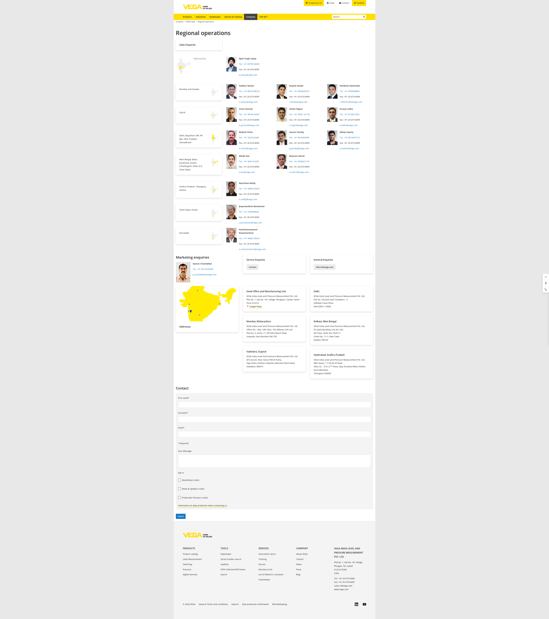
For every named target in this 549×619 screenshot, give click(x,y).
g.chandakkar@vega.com (204, 274)
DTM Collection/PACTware (233, 569)
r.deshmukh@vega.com (351, 102)
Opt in (181, 472)
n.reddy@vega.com (248, 199)
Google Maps (255, 306)
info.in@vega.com (324, 267)
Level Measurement (192, 559)
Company (250, 16)
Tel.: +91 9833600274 (299, 91)
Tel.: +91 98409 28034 (249, 238)
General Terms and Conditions (213, 604)
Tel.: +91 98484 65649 (249, 188)
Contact (252, 267)
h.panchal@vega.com (249, 125)
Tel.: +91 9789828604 (249, 211)
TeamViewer (264, 579)
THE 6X (263, 16)
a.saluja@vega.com (248, 75)
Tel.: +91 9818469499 (299, 137)
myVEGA (224, 564)
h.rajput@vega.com (298, 125)
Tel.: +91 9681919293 (249, 161)
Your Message (184, 451)
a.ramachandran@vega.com (252, 249)
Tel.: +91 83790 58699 (249, 64)
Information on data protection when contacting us (202, 505)
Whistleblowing (279, 604)
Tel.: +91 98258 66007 (249, 114)
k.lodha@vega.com (349, 125)
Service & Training (233, 16)
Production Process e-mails (195, 497)
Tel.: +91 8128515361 (350, 114)
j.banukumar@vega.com (250, 222)
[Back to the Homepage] (197, 535)
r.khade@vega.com (298, 102)
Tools (224, 548)
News (299, 564)
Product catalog (190, 554)
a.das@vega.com (247, 172)
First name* (183, 398)
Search (224, 574)
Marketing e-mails (190, 480)
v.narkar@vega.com (248, 102)
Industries (201, 16)
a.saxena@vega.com (349, 148)
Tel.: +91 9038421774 (299, 161)
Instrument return (267, 554)
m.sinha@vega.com (248, 148)
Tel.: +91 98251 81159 (299, 114)
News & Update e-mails (193, 488)
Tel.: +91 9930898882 (350, 91)
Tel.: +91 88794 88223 (249, 91)
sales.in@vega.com (343, 585)
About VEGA (302, 554)
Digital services (190, 574)
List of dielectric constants (271, 574)
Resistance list (265, 569)
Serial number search (231, 559)
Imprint (235, 604)
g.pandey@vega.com (299, 148)
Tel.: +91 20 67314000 (344, 578)
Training (262, 559)
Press (298, 569)
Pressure (187, 569)
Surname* (183, 412)
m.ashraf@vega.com (299, 172)
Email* (181, 427)
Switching (187, 564)
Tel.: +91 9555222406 (249, 137)
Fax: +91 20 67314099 (344, 582)
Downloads (215, 16)
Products (187, 16)
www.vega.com (341, 589)
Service (261, 564)
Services (263, 548)
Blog (298, 574)
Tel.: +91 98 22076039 (203, 269)
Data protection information (255, 604)
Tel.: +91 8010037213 (350, 137)
